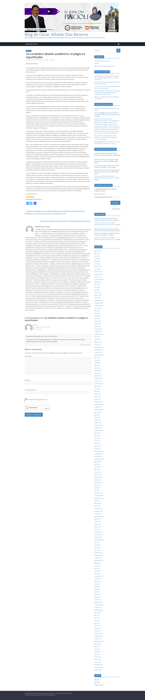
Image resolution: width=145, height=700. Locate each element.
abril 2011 (97, 623)
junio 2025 (97, 287)
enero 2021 (97, 399)
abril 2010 (97, 654)
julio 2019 (97, 435)
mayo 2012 (97, 589)
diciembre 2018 (98, 451)
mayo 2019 (97, 441)
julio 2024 (97, 311)
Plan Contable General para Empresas (104, 66)
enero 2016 (97, 506)
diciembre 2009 (98, 664)
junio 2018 (97, 467)
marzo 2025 (97, 292)
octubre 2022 (98, 352)
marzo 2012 (97, 594)
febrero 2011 (97, 628)
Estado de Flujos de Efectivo (102, 61)
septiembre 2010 (98, 641)
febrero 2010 (97, 659)
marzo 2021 (97, 394)
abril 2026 (97, 261)
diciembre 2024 (98, 300)
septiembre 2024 (98, 305)
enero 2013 (97, 573)
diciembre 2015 (98, 508)
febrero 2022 (97, 370)
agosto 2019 (97, 433)
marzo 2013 (97, 571)
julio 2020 (97, 415)
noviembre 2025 (98, 274)
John (36, 325)
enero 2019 (97, 448)
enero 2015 (97, 529)
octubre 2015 (98, 514)
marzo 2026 (97, 264)
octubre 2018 (98, 456)
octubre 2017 (98, 480)
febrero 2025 (97, 295)
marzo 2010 (97, 657)
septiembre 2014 (98, 540)
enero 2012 (97, 599)
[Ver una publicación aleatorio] (118, 44)
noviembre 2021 (98, 378)
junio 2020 (97, 417)
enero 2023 (97, 344)
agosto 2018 (97, 461)
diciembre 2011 (98, 602)
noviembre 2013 (98, 555)
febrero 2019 (97, 446)
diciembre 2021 (98, 376)
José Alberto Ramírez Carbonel (102, 108)
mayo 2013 (97, 566)
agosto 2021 (97, 386)
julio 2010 (97, 646)
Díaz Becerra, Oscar (40, 60)
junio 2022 (97, 360)
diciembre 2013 (98, 553)
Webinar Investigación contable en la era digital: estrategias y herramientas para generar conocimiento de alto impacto (107, 92)
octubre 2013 (98, 558)
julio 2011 (97, 615)
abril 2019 (97, 443)
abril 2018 (97, 469)
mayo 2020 (97, 420)
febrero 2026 (97, 266)
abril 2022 (97, 365)
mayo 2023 (97, 339)
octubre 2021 (98, 381)
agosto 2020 (97, 412)
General (29, 51)
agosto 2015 (97, 519)
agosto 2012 (97, 581)
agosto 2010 (97, 644)
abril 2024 (97, 318)
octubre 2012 (98, 579)
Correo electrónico (30, 390)
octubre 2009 (98, 670)
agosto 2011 (97, 612)
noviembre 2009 (98, 667)
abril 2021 (97, 391)
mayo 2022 (97, 363)
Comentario (28, 356)
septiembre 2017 (98, 482)
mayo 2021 (97, 389)
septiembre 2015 (98, 516)
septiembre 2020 (98, 409)
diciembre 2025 (98, 272)
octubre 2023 (98, 331)
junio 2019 (97, 438)
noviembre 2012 (98, 576)
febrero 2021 (97, 396)
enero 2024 (97, 326)
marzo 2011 (97, 625)
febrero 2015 (97, 527)
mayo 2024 (97, 316)
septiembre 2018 (98, 459)
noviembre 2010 (98, 636)
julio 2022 (97, 357)
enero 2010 (97, 662)
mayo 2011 (97, 620)
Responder (87, 345)
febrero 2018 (97, 475)
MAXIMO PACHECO (99, 119)
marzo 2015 (97, 524)
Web (26, 398)
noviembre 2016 (98, 495)
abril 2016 (97, 501)
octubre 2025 (98, 277)
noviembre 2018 (98, 454)
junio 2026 (97, 256)
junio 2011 (97, 618)
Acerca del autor (31, 44)
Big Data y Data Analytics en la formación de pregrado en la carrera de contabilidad (106, 137)
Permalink (38, 329)
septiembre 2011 (98, 610)
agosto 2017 (97, 485)
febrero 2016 (97, 503)
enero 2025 (97, 298)
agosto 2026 (97, 251)
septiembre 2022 (98, 355)
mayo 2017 (97, 488)
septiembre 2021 (98, 383)
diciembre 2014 (98, 532)
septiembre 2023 (98, 334)
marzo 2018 (97, 472)
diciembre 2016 (98, 493)
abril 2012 (97, 592)
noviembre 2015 (98, 511)
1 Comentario (51, 60)
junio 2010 (97, 649)
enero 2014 (97, 550)
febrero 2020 (97, 422)
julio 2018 (97, 464)
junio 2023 (97, 337)
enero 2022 (97, 373)
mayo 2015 (97, 521)
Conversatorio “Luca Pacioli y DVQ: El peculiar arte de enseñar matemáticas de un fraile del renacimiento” (106, 77)
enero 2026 (97, 269)
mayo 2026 (97, 258)
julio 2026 (97, 253)
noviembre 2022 (98, 350)
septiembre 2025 (98, 279)
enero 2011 (97, 631)
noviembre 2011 (98, 605)
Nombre (27, 380)
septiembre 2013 (98, 560)
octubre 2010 (98, 638)
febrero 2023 (97, 342)
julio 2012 (97, 584)
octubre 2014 (98, 537)
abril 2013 (97, 568)
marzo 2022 (97, 368)
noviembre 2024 (98, 303)
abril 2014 (97, 547)
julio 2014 (97, 542)
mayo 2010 (97, 651)
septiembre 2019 (98, 430)
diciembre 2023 (98, 329)
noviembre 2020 (98, 404)
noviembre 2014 (98, 534)
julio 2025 (97, 285)
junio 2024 (97, 313)
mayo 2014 (97, 545)
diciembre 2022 (98, 347)
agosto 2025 (97, 282)
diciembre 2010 (98, 633)
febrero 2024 (97, 324)
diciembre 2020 (98, 402)
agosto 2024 (97, 308)
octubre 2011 (98, 607)
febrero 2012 (97, 597)
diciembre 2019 (98, 425)
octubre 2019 (98, 428)
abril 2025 (97, 290)
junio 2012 (97, 586)
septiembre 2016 (98, 498)
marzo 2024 (97, 321)
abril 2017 (97, 490)
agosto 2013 (97, 563)
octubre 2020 (98, 407)
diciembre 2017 (98, 477)
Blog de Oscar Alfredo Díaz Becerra (56, 34)
